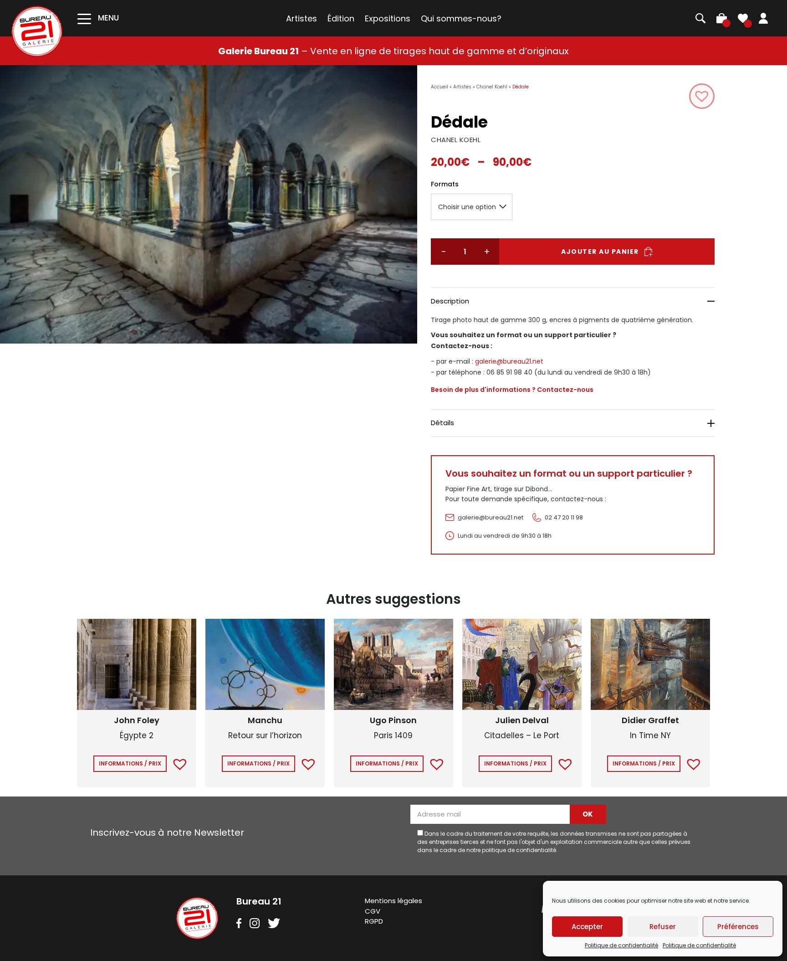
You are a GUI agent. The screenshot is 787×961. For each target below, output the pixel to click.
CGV (372, 911)
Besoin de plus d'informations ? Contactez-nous (512, 389)
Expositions (387, 18)
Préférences (738, 926)
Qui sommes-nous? (461, 18)
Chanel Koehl (491, 86)
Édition (340, 18)
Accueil (439, 86)
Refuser (662, 926)
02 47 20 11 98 (564, 517)
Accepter (587, 926)
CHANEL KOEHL (455, 139)
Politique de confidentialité (621, 945)
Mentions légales (393, 900)
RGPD (374, 921)
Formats (445, 184)
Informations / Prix (130, 763)
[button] (702, 96)
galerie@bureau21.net (509, 361)
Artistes (301, 18)
